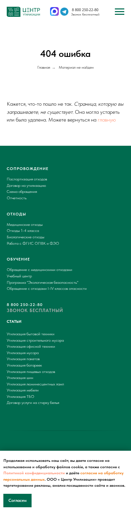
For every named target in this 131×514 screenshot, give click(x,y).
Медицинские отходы (25, 224)
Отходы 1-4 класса (23, 230)
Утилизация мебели (23, 390)
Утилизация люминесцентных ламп (35, 384)
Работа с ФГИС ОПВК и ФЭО (33, 243)
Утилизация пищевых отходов (31, 371)
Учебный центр (19, 276)
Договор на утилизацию (26, 185)
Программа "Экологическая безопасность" (42, 282)
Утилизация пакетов (23, 358)
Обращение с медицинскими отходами (39, 269)
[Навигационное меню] (119, 11)
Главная (43, 67)
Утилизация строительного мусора (35, 340)
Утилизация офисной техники (31, 346)
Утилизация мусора (23, 352)
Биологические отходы (25, 237)
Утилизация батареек (24, 365)
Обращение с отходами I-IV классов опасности (47, 288)
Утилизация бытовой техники (30, 334)
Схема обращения (22, 191)
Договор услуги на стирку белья (33, 402)
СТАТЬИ (14, 321)
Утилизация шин (20, 377)
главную (107, 119)
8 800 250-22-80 (85, 10)
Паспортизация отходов (27, 179)
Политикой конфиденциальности (34, 473)
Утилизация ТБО (20, 396)
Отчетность (17, 198)
